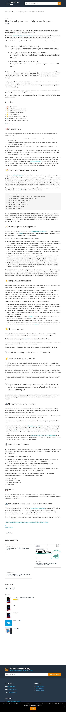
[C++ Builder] (8, 615)
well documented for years (38, 231)
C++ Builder (15, 613)
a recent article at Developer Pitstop (22, 35)
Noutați (12, 11)
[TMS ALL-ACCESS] (8, 623)
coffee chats (26, 339)
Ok (33, 708)
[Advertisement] (33, 649)
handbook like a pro (35, 161)
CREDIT (31, 316)
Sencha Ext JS (16, 628)
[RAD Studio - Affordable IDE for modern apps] (8, 600)
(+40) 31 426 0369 (11, 686)
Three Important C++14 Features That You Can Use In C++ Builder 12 (18, 574)
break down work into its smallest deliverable (43, 435)
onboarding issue (18, 175)
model (21, 233)
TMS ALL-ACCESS (17, 620)
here (16, 519)
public (21, 190)
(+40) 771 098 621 (12, 689)
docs (15, 430)
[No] (64, 707)
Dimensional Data (14, 3)
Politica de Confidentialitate (13, 701)
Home (7, 11)
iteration (36, 324)
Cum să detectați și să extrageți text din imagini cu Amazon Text (46, 563)
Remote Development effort (38, 508)
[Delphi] (8, 608)
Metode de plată (40, 690)
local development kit (34, 426)
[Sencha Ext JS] (8, 630)
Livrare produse (39, 688)
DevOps (10, 533)
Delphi (14, 605)
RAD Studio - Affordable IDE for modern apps (23, 597)
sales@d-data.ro (12, 692)
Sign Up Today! (54, 674)
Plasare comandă (40, 686)
